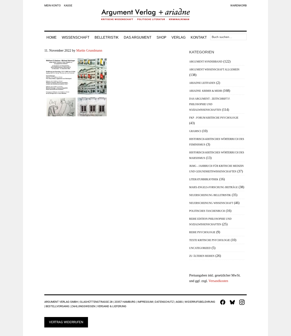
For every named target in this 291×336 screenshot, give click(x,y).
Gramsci (195, 131)
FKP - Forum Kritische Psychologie (213, 117)
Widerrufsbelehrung (200, 301)
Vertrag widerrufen (66, 322)
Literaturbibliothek (203, 179)
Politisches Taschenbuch (207, 210)
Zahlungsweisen (83, 306)
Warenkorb (238, 5)
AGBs (179, 301)
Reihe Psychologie (202, 232)
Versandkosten (218, 281)
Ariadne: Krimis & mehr (205, 90)
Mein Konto (52, 5)
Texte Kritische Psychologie (209, 240)
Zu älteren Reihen (202, 256)
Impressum (145, 301)
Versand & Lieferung (111, 306)
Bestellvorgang (57, 306)
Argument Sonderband (205, 61)
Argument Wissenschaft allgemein (214, 69)
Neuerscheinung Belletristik (210, 195)
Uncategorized (200, 248)
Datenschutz (164, 301)
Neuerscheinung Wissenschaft (211, 203)
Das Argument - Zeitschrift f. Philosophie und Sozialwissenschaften (209, 104)
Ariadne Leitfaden (202, 82)
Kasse (68, 5)
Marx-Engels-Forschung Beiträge (213, 187)
